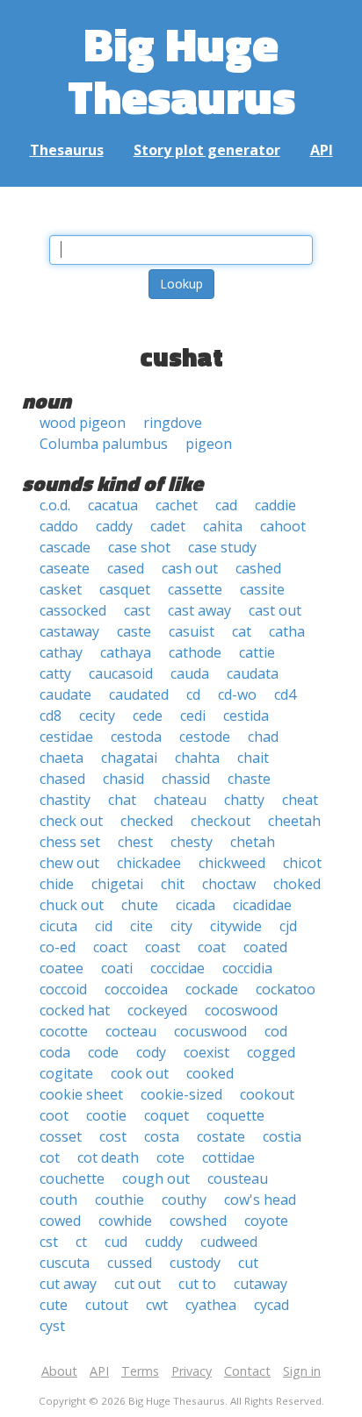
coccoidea (136, 989)
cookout (267, 1094)
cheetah (294, 820)
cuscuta (65, 1262)
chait (253, 757)
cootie (106, 1115)
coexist (206, 1052)
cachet (177, 505)
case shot (139, 547)
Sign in (302, 1371)
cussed (129, 1262)
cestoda (136, 736)
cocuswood (210, 1031)
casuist (191, 631)
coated (265, 947)
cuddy (164, 1241)
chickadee (149, 862)
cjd (288, 926)
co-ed (58, 947)
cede (148, 715)
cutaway (260, 1283)
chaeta (61, 757)
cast (137, 610)
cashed (258, 568)
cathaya (125, 652)
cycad (271, 1304)
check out (71, 820)
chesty (191, 841)
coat (212, 947)
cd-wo (237, 694)
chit (173, 884)
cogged (271, 1052)
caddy (114, 526)
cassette (195, 589)
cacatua (113, 505)
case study (222, 547)
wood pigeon (83, 422)
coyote (266, 1220)
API (321, 150)
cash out (190, 568)
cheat (300, 799)
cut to (197, 1283)
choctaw (229, 884)
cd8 (51, 715)
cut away (68, 1283)
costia (282, 1136)
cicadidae (262, 905)
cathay (61, 652)
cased (125, 568)
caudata (253, 673)
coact (110, 947)
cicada (195, 905)
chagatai (129, 757)
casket (61, 589)
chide (57, 884)
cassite (262, 589)
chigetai (117, 884)
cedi (193, 715)
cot (50, 1157)
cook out (140, 1073)
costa (161, 1136)
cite (141, 926)
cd (193, 694)
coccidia (247, 968)
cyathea (210, 1304)
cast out (275, 610)
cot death (108, 1157)
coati (117, 968)
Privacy (191, 1371)
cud (116, 1241)
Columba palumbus (104, 443)
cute (54, 1304)
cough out (156, 1178)
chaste (249, 778)
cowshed (198, 1220)
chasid (123, 778)
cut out (137, 1283)
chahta (197, 757)
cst (49, 1241)
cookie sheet (81, 1094)
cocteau (130, 1031)
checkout (220, 820)
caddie (275, 505)
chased (62, 778)
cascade (65, 547)
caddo (59, 526)
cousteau (237, 1178)
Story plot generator (207, 150)
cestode (204, 736)
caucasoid (121, 673)
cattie (257, 652)
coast (162, 947)
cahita (223, 526)
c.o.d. (55, 505)
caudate (65, 694)
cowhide (125, 1220)
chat (122, 799)
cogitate (66, 1073)
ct (81, 1241)
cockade (211, 989)
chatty (244, 799)
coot (54, 1115)
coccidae (177, 968)
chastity (65, 799)
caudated (139, 694)
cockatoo (285, 989)
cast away (199, 610)
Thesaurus (67, 150)
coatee (61, 968)
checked (146, 820)
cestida (246, 715)
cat (241, 631)
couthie (119, 1199)
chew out (69, 862)
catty (55, 673)
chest (135, 841)
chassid (186, 778)
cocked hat (75, 1010)
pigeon (208, 443)
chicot (302, 862)
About (59, 1371)
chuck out (72, 905)
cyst (52, 1325)
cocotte (64, 1031)
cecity (97, 715)
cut (248, 1262)
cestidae (66, 736)
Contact (247, 1371)
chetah (252, 841)
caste (134, 631)
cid (103, 926)
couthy (184, 1199)
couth (58, 1199)
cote (170, 1157)
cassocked (73, 610)
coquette (235, 1115)
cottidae (228, 1157)
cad (226, 505)
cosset (61, 1136)
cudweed (228, 1241)
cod (275, 1031)
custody (195, 1262)
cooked (210, 1073)
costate (221, 1136)
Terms (140, 1371)
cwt (157, 1304)
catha (287, 631)
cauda (189, 673)
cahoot (283, 526)
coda (55, 1052)
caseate (65, 568)
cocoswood (241, 1010)
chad (263, 736)
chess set (70, 841)
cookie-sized (181, 1094)
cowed (60, 1220)
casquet (124, 589)
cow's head (260, 1199)
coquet (166, 1115)
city (181, 926)
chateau (180, 799)
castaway (69, 631)
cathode (195, 652)
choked (297, 884)
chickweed (232, 862)
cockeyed (157, 1010)
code (103, 1052)
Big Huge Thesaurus (181, 69)
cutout (106, 1304)
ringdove (172, 422)
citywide (236, 926)
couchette (72, 1178)
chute (139, 905)
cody (151, 1052)
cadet (167, 526)
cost (113, 1136)
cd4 (285, 694)
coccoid (63, 989)
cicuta (58, 926)
